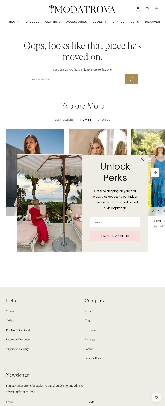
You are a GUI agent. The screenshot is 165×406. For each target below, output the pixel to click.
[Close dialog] (142, 159)
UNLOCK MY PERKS (115, 236)
